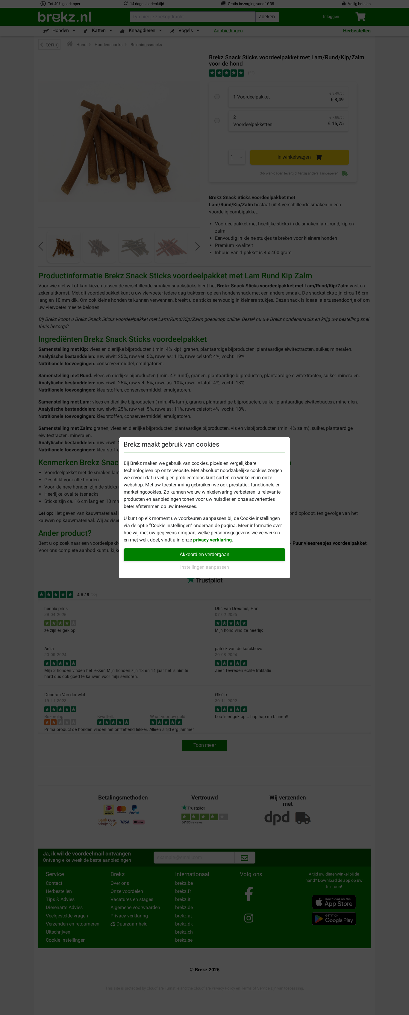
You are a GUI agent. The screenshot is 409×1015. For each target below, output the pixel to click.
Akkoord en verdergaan (204, 554)
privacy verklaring (212, 540)
